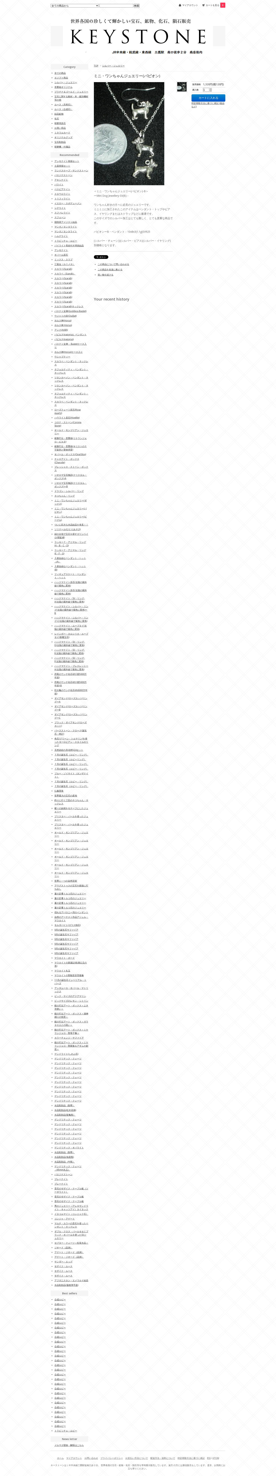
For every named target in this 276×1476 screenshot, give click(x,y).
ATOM (216, 1458)
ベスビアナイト (62, 189)
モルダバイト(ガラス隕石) (67, 925)
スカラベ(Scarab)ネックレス (68, 306)
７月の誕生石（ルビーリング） (70, 759)
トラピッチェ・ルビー (65, 240)
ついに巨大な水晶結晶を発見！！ (71, 524)
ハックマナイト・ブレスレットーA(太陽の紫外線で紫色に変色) (71, 667)
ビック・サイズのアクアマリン (70, 996)
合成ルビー (60, 1299)
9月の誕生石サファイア (66, 929)
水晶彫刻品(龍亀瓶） (64, 1114)
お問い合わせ (91, 1458)
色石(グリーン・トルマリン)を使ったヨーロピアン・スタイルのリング (71, 742)
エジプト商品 (61, 77)
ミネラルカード (62, 132)
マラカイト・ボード (64, 958)
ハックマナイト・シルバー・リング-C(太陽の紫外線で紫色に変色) (71, 619)
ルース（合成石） (63, 109)
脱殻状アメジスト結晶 (65, 222)
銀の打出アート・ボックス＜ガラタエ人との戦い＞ (71, 1023)
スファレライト (62, 212)
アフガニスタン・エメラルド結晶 (71, 1280)
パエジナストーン (63, 175)
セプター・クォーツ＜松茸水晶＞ (71, 1242)
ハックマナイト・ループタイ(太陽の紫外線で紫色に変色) (70, 627)
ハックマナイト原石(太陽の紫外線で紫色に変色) (70, 584)
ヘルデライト (61, 236)
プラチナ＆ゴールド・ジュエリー (71, 91)
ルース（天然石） (63, 104)
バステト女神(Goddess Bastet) (70, 311)
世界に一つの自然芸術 (65, 880)
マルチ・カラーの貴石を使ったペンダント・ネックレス (71, 1225)
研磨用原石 (60, 123)
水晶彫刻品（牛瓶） (64, 1161)
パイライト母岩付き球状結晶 (69, 245)
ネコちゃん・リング (64, 495)
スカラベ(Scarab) (63, 269)
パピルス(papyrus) (64, 339)
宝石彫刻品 (60, 142)
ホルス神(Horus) (62, 320)
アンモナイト (61, 250)
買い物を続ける (105, 274)
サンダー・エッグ (63, 1261)
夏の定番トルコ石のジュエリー (70, 893)
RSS (209, 1458)
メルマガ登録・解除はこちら (69, 1445)
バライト (58, 184)
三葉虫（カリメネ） (64, 264)
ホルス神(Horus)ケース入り (68, 352)
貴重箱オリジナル (63, 87)
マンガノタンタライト (65, 226)
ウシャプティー (62, 356)
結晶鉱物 (58, 113)
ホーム (60, 1458)
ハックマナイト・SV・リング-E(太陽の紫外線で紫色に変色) (69, 651)
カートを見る (214, 5)
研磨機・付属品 (62, 146)
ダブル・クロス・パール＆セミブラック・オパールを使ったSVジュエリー (71, 1235)
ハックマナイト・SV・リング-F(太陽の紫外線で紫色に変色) (69, 659)
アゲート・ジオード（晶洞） (69, 1252)
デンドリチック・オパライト (69, 1147)
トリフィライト (62, 198)
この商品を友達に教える (110, 269)
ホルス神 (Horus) (63, 325)
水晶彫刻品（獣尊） (64, 1105)
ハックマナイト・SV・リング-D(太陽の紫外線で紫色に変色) (69, 643)
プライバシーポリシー (111, 1458)
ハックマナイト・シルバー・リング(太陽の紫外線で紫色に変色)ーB (71, 610)
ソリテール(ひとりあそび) (67, 529)
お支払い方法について (136, 1458)
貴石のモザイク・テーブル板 (69, 1196)
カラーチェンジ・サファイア (69, 1037)
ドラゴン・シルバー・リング (69, 491)
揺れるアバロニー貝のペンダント (71, 912)
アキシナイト (61, 179)
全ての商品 (60, 73)
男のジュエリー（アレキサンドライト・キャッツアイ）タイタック (71, 1207)
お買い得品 (60, 128)
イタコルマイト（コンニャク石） (71, 1214)
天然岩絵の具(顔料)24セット (68, 750)
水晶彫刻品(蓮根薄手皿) (66, 1285)
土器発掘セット (62, 165)
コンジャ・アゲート (64, 1218)
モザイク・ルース (63, 1266)
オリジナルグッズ (63, 137)
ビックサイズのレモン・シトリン (71, 1000)
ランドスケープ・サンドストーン (71, 170)
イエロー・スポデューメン (67, 203)
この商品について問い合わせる (113, 264)
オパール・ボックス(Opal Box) (70, 454)
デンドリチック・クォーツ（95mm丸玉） (67, 1168)
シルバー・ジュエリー (113, 65)
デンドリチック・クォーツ (67, 1058)
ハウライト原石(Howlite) (67, 417)
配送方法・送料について (162, 1458)
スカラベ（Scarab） (64, 273)
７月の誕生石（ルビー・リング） (71, 754)
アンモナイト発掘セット (66, 161)
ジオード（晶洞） (63, 1247)
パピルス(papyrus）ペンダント (70, 334)
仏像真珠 (58, 790)
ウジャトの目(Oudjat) (65, 315)
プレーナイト (61, 1179)
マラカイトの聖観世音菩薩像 (69, 975)
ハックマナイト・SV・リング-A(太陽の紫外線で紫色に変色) (69, 600)
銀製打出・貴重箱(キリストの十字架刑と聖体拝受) (70, 448)
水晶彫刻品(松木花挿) (65, 1110)
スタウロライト (62, 194)
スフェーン (60, 217)
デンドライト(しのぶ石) (66, 1053)
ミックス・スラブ (63, 259)
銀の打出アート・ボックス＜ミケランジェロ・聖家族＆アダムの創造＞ (71, 1046)
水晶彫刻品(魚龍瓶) (64, 1157)
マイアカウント (190, 5)
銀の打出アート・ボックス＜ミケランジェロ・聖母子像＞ (71, 1031)
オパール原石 (61, 254)
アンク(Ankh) (61, 329)
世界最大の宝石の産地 (65, 795)
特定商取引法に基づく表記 (191, 1458)
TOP (96, 65)
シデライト (60, 208)
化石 (56, 118)
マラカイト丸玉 (62, 970)
